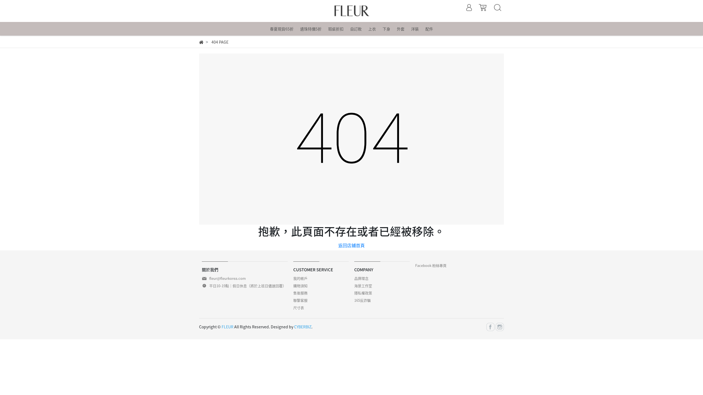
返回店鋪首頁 (351, 245)
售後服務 (300, 292)
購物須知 (300, 285)
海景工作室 (363, 285)
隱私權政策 (363, 292)
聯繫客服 (300, 300)
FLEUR (227, 326)
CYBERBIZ (302, 326)
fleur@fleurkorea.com (227, 278)
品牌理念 (361, 278)
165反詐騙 (362, 300)
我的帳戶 (300, 278)
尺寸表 (298, 307)
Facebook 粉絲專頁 (431, 265)
